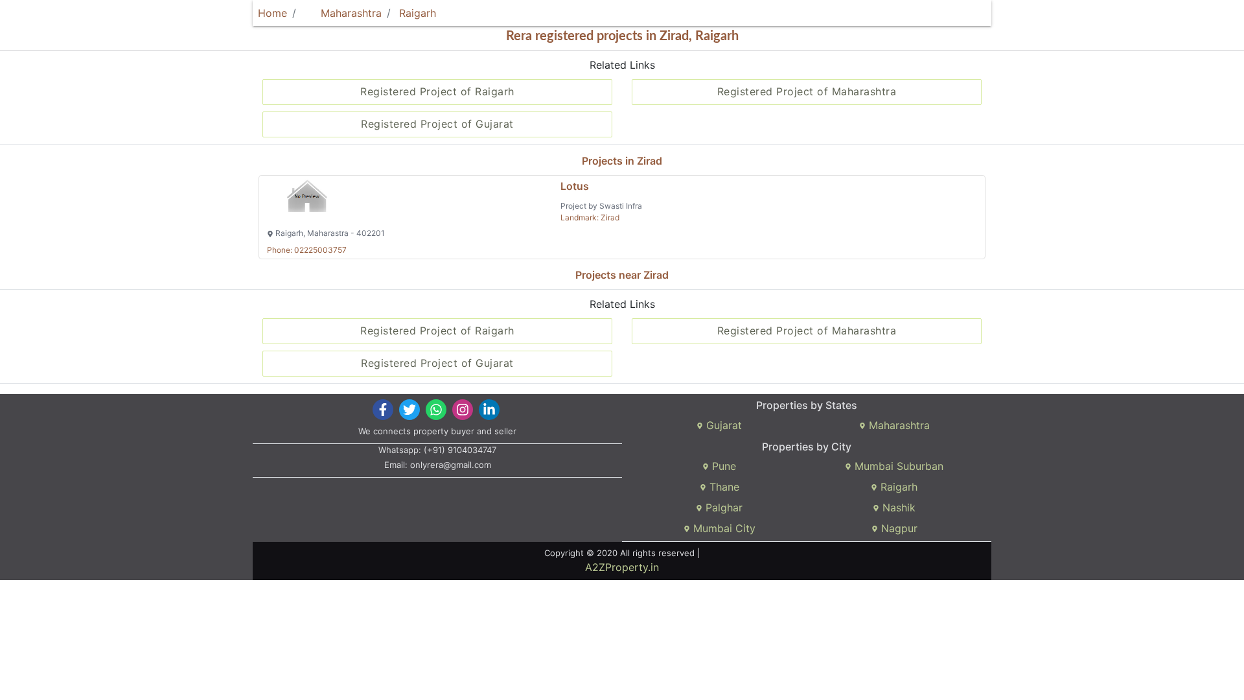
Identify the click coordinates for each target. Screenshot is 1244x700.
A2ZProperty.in (622, 567)
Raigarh (417, 12)
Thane (722, 486)
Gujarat (722, 425)
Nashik (897, 507)
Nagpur (897, 528)
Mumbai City (722, 528)
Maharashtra (349, 12)
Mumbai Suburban (897, 466)
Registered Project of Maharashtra (807, 91)
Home (272, 12)
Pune (722, 466)
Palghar (722, 507)
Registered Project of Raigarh (437, 91)
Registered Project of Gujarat (437, 123)
